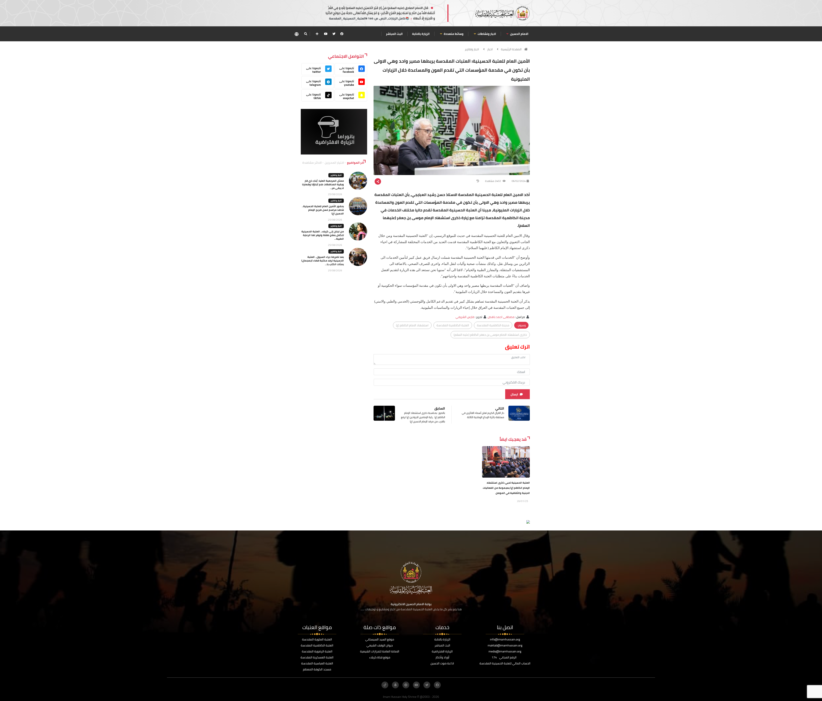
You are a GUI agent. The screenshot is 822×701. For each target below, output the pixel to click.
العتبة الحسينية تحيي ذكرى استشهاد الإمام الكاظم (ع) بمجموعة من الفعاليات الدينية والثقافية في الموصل (506, 487)
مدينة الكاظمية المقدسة (493, 325)
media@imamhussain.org (504, 651)
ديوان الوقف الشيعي (379, 645)
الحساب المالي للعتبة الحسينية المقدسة (505, 663)
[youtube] (326, 34)
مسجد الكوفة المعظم (317, 669)
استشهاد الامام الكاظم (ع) (412, 325)
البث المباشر (394, 34)
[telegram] (405, 685)
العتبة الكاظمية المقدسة (452, 325)
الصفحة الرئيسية (511, 49)
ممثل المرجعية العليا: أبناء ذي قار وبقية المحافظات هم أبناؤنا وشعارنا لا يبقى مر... (323, 184)
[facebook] (341, 34)
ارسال (514, 394)
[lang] (296, 34)
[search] (305, 34)
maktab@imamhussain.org (505, 645)
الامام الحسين (518, 34)
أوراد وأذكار (442, 657)
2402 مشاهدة (493, 180)
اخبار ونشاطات (486, 34)
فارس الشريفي (465, 317)
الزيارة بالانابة (421, 34)
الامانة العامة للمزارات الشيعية (379, 651)
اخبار (490, 49)
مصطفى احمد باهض (501, 317)
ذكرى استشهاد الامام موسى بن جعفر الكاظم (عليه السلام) (490, 334)
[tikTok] (384, 685)
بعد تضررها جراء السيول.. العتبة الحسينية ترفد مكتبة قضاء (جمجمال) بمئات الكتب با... (322, 260)
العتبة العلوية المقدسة (317, 639)
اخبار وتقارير (472, 49)
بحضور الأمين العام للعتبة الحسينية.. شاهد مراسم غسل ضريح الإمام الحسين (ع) (323, 210)
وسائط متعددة (453, 34)
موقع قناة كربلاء (379, 657)
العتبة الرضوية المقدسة (317, 651)
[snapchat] (395, 685)
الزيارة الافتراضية (442, 651)
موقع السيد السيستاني (379, 639)
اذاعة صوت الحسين (442, 663)
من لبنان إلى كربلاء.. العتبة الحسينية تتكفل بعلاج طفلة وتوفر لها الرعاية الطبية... (322, 235)
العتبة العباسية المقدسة (317, 663)
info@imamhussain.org (505, 639)
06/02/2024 (519, 180)
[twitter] (334, 34)
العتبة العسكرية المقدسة (317, 657)
